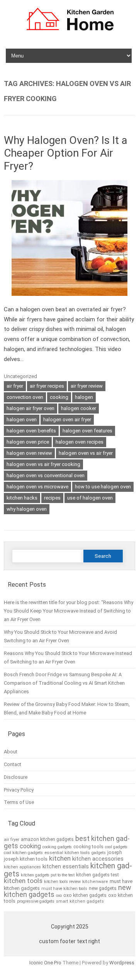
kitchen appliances (22, 866)
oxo (59, 895)
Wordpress (121, 963)
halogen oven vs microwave (37, 487)
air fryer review (87, 386)
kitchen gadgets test (97, 875)
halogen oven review (29, 453)
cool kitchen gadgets (23, 852)
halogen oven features (87, 431)
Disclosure (15, 777)
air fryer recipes (47, 386)
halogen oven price (28, 442)
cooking (59, 397)
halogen (84, 397)
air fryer (15, 386)
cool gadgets (116, 846)
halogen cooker (78, 408)
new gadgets (103, 888)
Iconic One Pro (45, 963)
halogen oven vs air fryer (86, 453)
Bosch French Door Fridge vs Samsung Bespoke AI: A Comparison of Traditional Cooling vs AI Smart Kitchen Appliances (64, 683)
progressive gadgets (35, 901)
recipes (52, 498)
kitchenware (95, 881)
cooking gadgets (57, 846)
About (10, 752)
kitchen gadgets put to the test (48, 875)
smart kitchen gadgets (80, 901)
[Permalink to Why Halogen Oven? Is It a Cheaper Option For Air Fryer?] (69, 299)
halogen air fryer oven (30, 408)
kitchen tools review (62, 881)
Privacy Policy (19, 790)
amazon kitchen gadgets (47, 839)
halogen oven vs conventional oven (46, 475)
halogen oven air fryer (67, 419)
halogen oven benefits (31, 431)
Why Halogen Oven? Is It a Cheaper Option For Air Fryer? (65, 153)
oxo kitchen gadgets (85, 895)
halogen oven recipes (79, 442)
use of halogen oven (90, 498)
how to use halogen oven (103, 487)
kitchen (60, 858)
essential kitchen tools (67, 852)
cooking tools (88, 846)
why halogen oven (27, 509)
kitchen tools (23, 881)
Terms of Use (19, 802)
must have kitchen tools (64, 888)
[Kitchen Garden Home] (69, 31)
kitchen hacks (22, 498)
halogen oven (22, 419)
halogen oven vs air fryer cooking (43, 464)
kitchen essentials (65, 866)
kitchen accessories (98, 858)
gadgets (99, 853)
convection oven (25, 397)
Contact (12, 764)
